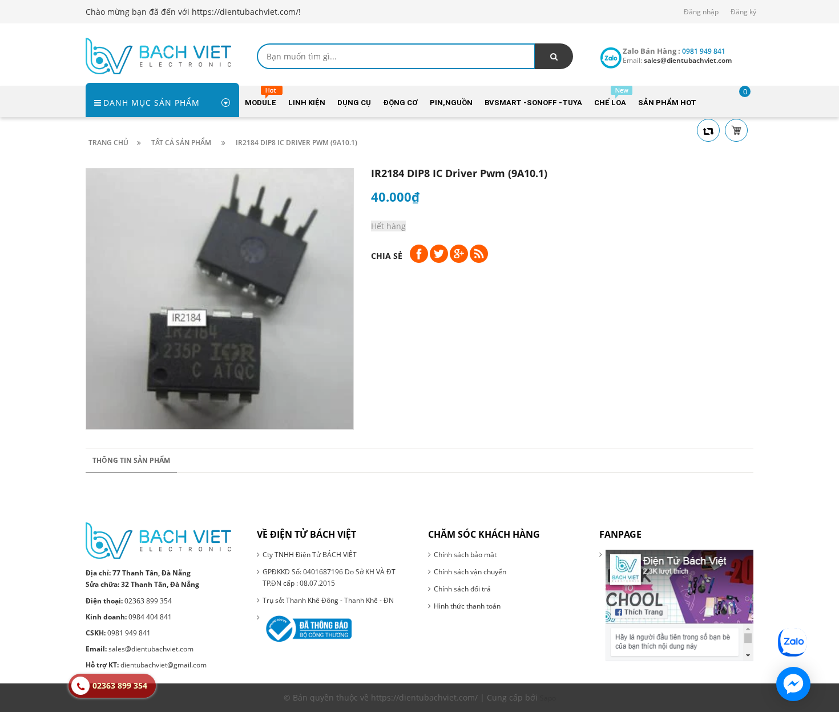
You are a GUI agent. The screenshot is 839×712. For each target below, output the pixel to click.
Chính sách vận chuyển (470, 572)
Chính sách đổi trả (462, 589)
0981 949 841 (118, 633)
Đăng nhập (701, 12)
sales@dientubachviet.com (139, 649)
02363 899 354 (129, 601)
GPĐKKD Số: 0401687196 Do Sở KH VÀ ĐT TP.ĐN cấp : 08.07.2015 (329, 577)
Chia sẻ (386, 255)
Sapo (548, 698)
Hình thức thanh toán (467, 606)
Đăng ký (743, 12)
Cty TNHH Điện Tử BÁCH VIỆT (310, 554)
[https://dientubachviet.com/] (158, 55)
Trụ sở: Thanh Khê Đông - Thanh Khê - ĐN (328, 600)
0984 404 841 (129, 617)
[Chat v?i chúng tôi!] (793, 684)
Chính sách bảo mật (465, 554)
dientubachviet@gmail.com (146, 665)
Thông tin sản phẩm (131, 460)
